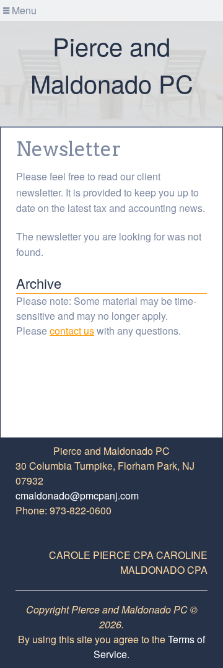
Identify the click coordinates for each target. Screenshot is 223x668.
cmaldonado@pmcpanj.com (77, 495)
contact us (72, 330)
